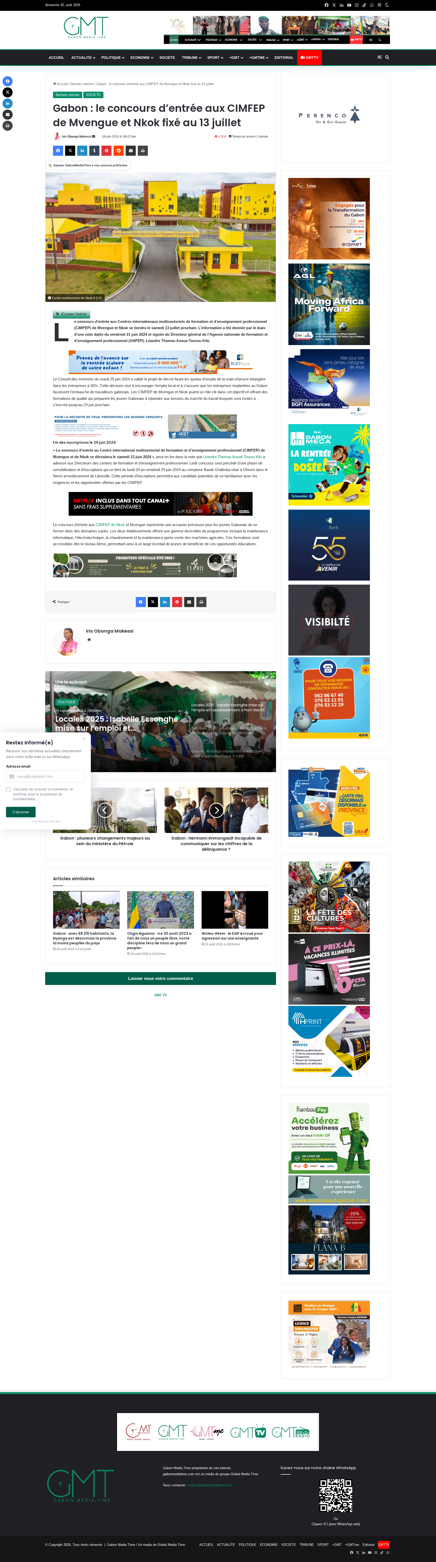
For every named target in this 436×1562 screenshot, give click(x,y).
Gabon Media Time (121, 1545)
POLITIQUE (111, 58)
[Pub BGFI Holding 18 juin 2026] (329, 579)
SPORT (213, 58)
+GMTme (257, 58)
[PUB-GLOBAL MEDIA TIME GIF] (329, 654)
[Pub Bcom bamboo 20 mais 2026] (329, 1173)
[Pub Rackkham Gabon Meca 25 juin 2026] (329, 504)
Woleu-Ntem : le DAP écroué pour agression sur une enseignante (232, 936)
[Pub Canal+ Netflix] (161, 514)
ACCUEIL (56, 58)
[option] (160, 721)
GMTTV (311, 58)
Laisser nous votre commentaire (160, 978)
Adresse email (18, 766)
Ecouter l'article (74, 314)
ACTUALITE (81, 58)
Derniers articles (82, 84)
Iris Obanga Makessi (76, 136)
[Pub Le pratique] (329, 1203)
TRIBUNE (190, 58)
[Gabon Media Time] (86, 27)
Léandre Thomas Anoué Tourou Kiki (232, 457)
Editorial (284, 58)
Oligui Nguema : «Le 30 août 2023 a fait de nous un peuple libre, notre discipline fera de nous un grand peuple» (159, 940)
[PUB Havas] (329, 419)
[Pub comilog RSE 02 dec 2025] (329, 258)
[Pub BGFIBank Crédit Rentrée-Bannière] (161, 373)
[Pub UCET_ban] (145, 437)
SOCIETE (167, 58)
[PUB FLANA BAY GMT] (329, 1273)
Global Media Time (171, 1545)
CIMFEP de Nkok (110, 525)
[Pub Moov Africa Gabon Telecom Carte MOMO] (329, 836)
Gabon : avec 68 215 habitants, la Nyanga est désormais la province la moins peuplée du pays (84, 938)
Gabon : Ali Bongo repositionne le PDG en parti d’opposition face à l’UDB (118, 724)
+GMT (234, 58)
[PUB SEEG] (329, 737)
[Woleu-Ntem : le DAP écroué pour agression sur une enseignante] (235, 910)
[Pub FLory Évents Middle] (145, 576)
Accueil (62, 84)
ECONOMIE (140, 58)
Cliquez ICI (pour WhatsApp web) (336, 1524)
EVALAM (54, 821)
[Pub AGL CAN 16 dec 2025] (329, 344)
